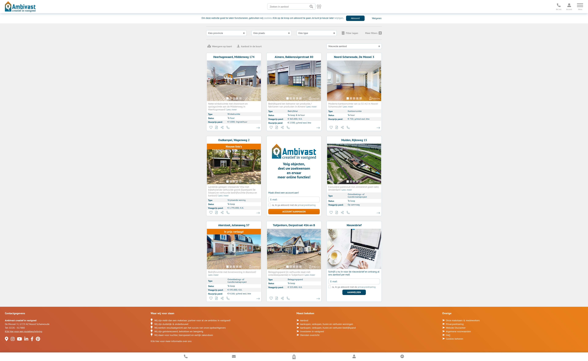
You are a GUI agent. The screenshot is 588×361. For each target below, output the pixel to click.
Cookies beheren (454, 338)
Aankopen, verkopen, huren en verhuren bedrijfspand (328, 327)
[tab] (219, 46)
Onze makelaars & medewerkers (463, 320)
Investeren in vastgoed (312, 331)
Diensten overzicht (309, 335)
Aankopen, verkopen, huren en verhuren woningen (326, 324)
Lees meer (231, 109)
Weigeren (377, 18)
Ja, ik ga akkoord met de (294, 205)
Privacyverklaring (455, 324)
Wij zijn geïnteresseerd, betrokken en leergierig (178, 331)
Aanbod (304, 320)
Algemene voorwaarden (458, 331)
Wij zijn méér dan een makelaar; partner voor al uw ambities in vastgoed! (192, 320)
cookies (268, 17)
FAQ (448, 335)
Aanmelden (354, 292)
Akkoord (355, 18)
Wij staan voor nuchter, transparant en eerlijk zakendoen (183, 335)
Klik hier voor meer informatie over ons (171, 341)
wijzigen (338, 17)
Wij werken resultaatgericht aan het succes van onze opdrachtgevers (190, 327)
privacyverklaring (307, 204)
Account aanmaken (294, 211)
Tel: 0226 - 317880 (15, 327)
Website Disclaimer (456, 327)
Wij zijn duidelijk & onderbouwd (171, 324)
